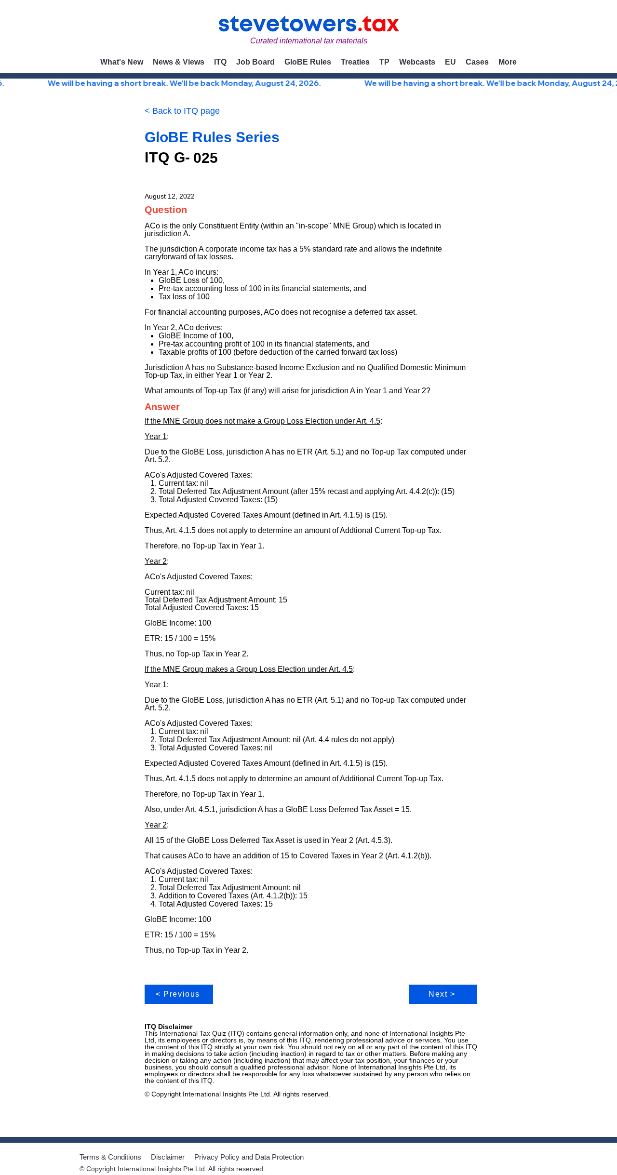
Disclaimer (168, 1157)
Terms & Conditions (110, 1157)
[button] (178, 62)
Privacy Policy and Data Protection (249, 1157)
